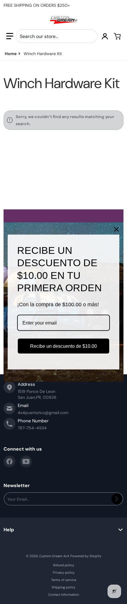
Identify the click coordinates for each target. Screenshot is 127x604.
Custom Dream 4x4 (54, 556)
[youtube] (26, 461)
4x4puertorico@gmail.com (43, 412)
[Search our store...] (90, 36)
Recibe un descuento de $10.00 (63, 346)
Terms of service (63, 580)
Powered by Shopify (85, 556)
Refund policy (63, 565)
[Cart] (117, 36)
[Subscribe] (116, 498)
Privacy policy (63, 572)
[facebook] (9, 461)
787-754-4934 (32, 428)
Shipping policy (63, 587)
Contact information (63, 595)
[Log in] (105, 36)
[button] (10, 36)
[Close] (116, 229)
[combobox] (56, 36)
